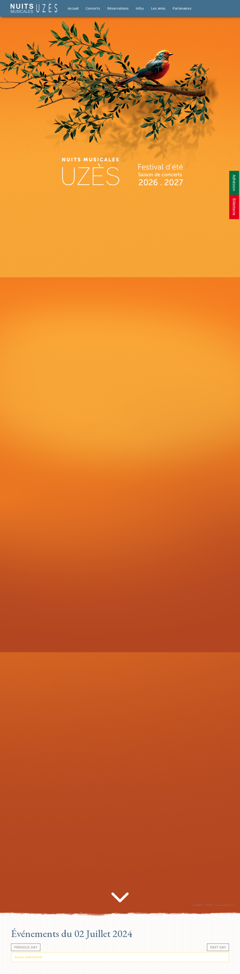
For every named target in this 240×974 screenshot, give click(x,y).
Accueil (73, 8)
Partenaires (181, 8)
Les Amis (158, 8)
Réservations (118, 8)
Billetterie (234, 206)
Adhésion (234, 183)
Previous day (25, 947)
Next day (218, 947)
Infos (140, 8)
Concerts (93, 8)
